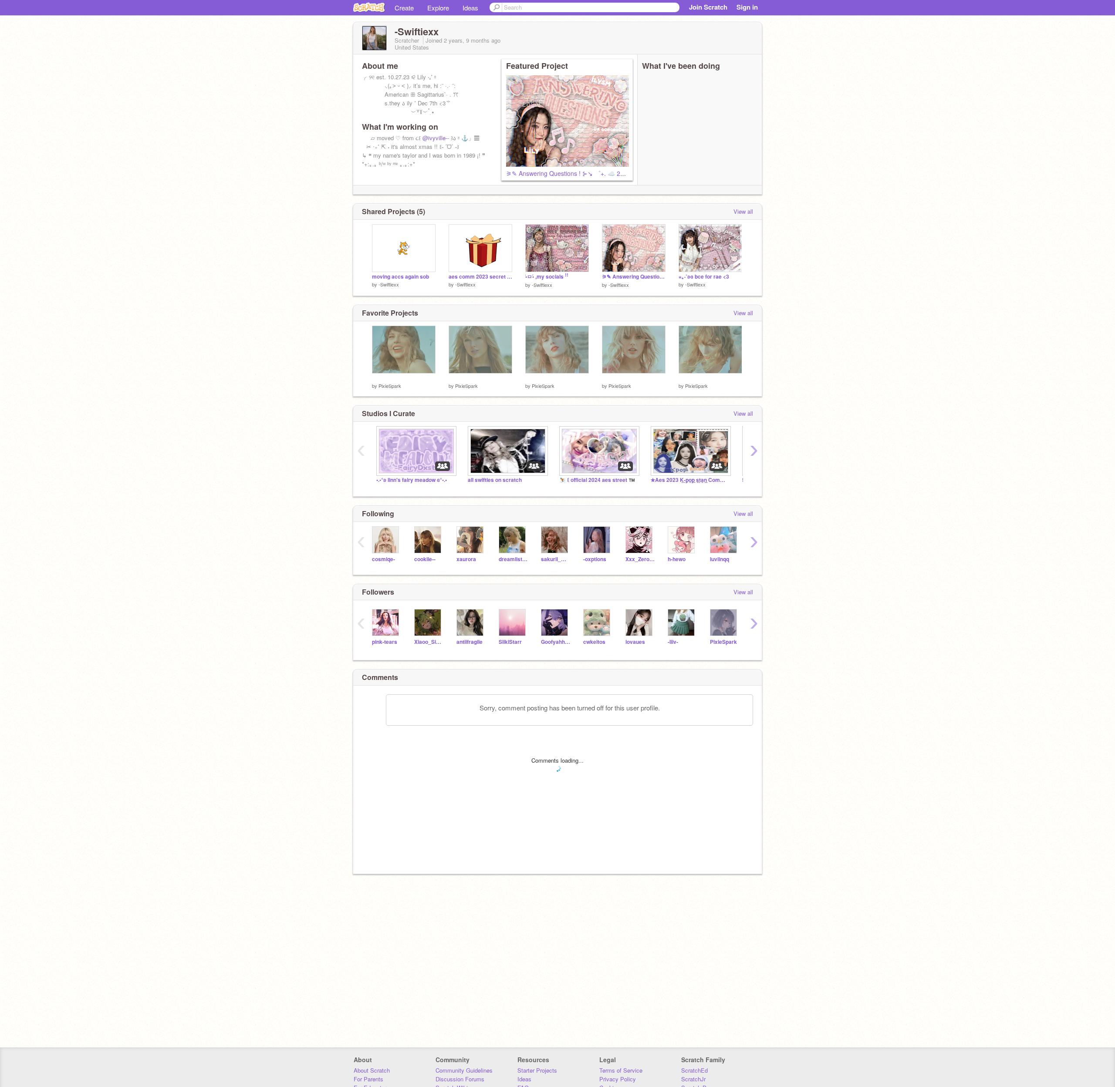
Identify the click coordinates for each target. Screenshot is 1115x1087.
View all (743, 211)
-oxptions (594, 559)
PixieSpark (389, 385)
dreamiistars (513, 559)
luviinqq (719, 559)
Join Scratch (708, 7)
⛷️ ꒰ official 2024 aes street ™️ (597, 480)
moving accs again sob (400, 276)
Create (404, 7)
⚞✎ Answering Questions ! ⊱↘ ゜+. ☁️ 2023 (568, 173)
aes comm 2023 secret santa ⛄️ (480, 276)
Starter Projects (537, 1070)
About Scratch (372, 1070)
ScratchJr (693, 1079)
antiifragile (469, 642)
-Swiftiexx (388, 284)
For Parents (368, 1079)
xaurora (466, 559)
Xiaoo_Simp (428, 642)
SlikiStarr (510, 642)
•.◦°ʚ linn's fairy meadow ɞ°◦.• (411, 480)
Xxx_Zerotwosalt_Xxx (640, 559)
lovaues (635, 642)
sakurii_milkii (555, 559)
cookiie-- (425, 559)
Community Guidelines (464, 1070)
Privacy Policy (617, 1079)
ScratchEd (694, 1070)
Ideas (470, 7)
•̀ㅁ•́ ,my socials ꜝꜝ (546, 276)
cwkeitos (594, 642)
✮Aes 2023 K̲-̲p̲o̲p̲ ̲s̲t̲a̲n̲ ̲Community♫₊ (690, 480)
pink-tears (384, 642)
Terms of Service (620, 1070)
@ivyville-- (435, 138)
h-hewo (677, 559)
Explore (438, 7)
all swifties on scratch (495, 480)
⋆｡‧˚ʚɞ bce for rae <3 (704, 276)
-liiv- (673, 642)
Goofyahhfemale (555, 642)
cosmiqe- (383, 559)
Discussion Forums (460, 1079)
